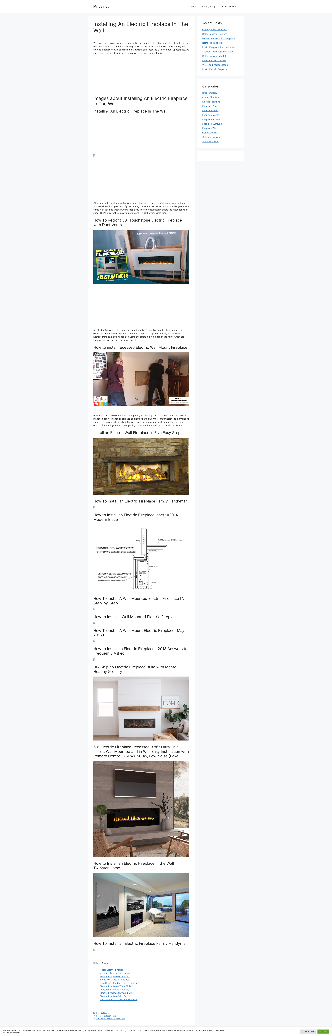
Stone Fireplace (210, 141)
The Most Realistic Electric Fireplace (118, 999)
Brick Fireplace (209, 93)
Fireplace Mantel (211, 115)
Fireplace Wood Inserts (214, 60)
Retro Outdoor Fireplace (214, 34)
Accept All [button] (323, 1031)
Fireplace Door (209, 106)
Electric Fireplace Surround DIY (116, 993)
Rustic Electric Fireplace (112, 970)
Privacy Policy (208, 6)
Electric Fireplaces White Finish (116, 986)
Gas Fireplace (209, 132)
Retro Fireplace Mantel (214, 56)
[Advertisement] (141, 76)
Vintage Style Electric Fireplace (116, 973)
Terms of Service (228, 6)
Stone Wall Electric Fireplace (114, 979)
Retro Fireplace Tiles (213, 43)
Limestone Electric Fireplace (114, 989)
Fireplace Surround (212, 124)
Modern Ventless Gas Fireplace (218, 38)
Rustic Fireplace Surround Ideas (218, 47)
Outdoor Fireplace (211, 137)
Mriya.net (101, 6)
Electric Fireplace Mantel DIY (115, 976)
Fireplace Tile (209, 128)
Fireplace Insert (210, 110)
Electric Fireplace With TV (113, 996)
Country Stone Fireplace (214, 29)
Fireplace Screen (211, 119)
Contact (193, 6)
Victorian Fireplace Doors (215, 65)
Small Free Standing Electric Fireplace (119, 983)
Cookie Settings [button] (308, 1031)
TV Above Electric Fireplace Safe (110, 1019)
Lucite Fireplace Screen (106, 1016)
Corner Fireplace (210, 97)
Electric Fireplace (103, 1013)
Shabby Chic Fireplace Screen (218, 51)
